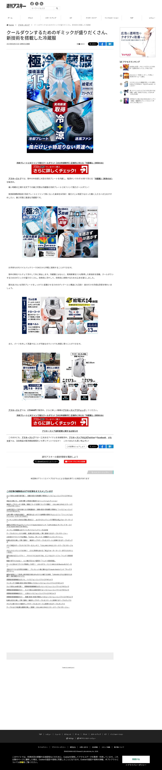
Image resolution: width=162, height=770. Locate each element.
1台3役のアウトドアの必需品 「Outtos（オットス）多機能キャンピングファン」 (35, 537)
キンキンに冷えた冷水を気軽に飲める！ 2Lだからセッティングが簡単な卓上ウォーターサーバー (40, 520)
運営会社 (73, 747)
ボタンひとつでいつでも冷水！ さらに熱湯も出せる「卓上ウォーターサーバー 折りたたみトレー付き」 (40, 551)
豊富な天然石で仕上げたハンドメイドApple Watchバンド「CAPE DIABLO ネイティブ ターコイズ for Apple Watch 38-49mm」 (39, 525)
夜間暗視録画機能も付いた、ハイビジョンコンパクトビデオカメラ (30, 579)
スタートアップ (50, 18)
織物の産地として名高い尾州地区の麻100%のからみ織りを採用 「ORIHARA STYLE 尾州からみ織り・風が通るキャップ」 (39, 575)
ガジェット (67, 734)
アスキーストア (91, 18)
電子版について (119, 747)
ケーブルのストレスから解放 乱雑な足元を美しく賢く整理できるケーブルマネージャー (37, 533)
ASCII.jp (71, 738)
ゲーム (10, 18)
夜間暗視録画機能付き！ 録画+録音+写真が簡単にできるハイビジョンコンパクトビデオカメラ (40, 597)
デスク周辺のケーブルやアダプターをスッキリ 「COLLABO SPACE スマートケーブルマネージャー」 (40, 546)
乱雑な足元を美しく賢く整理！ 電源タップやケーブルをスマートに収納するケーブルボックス (39, 600)
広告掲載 (95, 747)
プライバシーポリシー (59, 747)
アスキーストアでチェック (74, 410)
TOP (131, 18)
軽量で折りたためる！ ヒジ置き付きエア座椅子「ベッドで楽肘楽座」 (31, 561)
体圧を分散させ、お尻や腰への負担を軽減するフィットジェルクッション (32, 501)
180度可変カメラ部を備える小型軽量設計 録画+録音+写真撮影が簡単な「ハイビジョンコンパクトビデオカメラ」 (39, 510)
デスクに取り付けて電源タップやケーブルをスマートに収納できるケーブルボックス (36, 604)
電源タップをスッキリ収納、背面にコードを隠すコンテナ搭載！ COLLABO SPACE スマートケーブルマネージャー (40, 505)
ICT (71, 18)
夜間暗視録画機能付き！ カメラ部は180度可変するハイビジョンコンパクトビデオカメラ (38, 590)
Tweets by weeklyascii (68, 667)
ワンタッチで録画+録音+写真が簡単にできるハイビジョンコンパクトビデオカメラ (35, 583)
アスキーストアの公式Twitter (82, 437)
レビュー (48, 734)
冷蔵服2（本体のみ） (103, 178)
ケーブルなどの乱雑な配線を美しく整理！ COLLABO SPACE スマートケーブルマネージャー (38, 607)
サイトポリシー (43, 747)
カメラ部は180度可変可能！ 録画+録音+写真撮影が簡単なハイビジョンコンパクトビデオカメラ (39, 496)
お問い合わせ (84, 747)
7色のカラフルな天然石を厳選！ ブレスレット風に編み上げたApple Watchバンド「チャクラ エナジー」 (39, 570)
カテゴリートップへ (101, 472)
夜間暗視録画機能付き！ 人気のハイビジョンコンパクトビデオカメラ (31, 593)
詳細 (22, 762)
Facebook (101, 437)
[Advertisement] (112, 6)
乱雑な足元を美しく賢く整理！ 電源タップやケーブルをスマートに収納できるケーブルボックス (40, 541)
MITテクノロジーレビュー (87, 738)
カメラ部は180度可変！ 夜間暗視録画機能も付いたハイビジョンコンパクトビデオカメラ (38, 586)
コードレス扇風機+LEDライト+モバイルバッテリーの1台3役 (27, 530)
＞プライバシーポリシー (136, 765)
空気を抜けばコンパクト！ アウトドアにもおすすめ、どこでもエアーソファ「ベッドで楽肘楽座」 (40, 556)
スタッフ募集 (106, 747)
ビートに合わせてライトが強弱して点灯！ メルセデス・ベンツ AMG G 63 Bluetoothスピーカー (39, 565)
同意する (136, 759)
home (11, 25)
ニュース (57, 734)
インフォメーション (111, 18)
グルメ (30, 18)
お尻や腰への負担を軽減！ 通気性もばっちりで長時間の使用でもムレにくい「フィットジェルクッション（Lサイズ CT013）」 (40, 515)
